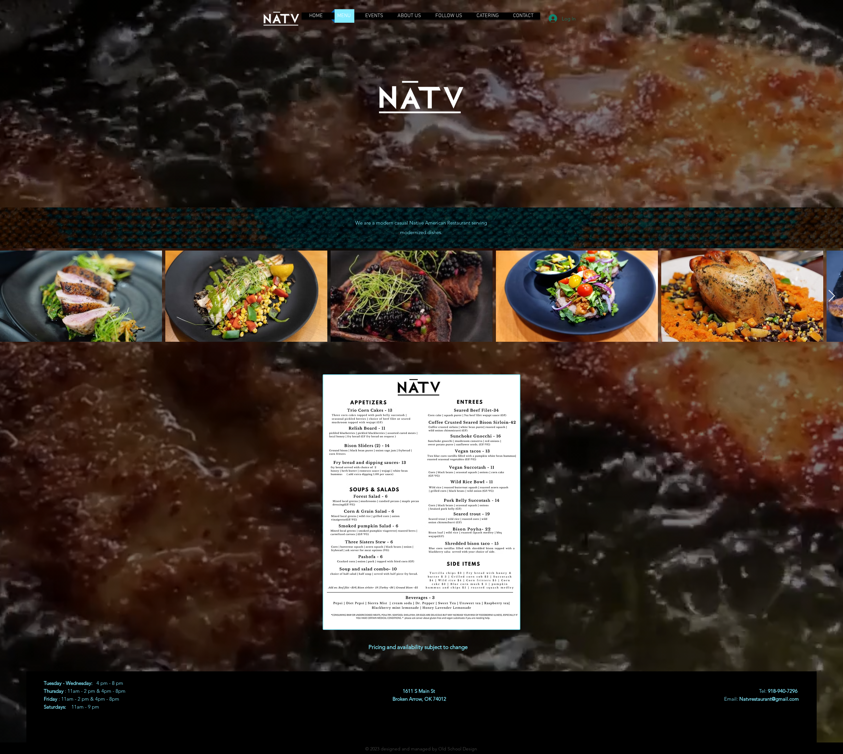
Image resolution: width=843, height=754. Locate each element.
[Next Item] (831, 296)
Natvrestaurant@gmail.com (769, 699)
